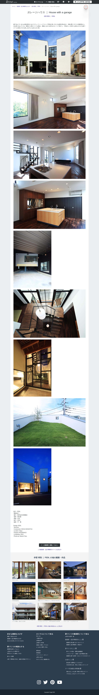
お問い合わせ (39, 657)
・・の (77, 653)
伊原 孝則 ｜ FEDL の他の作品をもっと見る (49, 626)
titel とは (38, 636)
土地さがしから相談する (13, 651)
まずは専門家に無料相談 (83, 2)
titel (51, 692)
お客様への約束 (40, 642)
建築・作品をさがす (12, 636)
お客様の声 (39, 640)
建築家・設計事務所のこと (73, 639)
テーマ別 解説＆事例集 (72, 668)
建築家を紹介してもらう (13, 649)
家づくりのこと (70, 648)
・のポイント (78, 656)
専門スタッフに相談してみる (14, 653)
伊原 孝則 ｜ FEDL (49, 16)
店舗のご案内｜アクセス (42, 645)
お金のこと (69, 659)
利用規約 (38, 652)
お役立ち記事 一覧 (69, 636)
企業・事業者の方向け (19, 659)
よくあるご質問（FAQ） (42, 647)
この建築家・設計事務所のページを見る (49, 549)
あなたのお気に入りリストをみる (15, 640)
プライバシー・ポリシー (42, 655)
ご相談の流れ (51, 2)
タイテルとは (39, 2)
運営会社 (38, 650)
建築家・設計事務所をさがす (14, 638)
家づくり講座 (10, 656)
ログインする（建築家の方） (43, 659)
